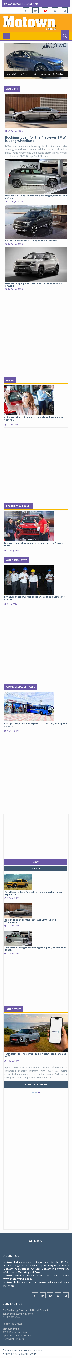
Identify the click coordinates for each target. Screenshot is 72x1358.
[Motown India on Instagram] (55, 10)
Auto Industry (16, 560)
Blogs (10, 380)
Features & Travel (18, 506)
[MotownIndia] (36, 22)
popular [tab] (36, 868)
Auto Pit (12, 88)
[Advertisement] (36, 337)
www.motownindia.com (17, 1278)
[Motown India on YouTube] (45, 10)
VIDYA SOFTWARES (27, 1354)
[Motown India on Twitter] (35, 10)
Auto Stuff (13, 1009)
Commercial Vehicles (20, 686)
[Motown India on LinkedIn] (65, 10)
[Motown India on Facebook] (26, 10)
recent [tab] (35, 862)
